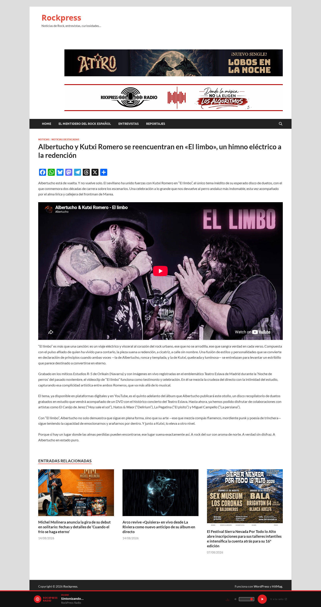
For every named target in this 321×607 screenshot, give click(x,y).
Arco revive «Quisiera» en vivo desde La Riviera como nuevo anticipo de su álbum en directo (159, 527)
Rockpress (61, 17)
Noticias (43, 139)
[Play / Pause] (262, 599)
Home (46, 123)
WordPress (261, 586)
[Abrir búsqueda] (280, 124)
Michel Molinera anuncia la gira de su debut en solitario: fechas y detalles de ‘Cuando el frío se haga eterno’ (74, 527)
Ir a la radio (277, 599)
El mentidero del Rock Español (85, 123)
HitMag (277, 586)
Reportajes (155, 123)
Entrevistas (128, 123)
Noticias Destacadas (65, 139)
